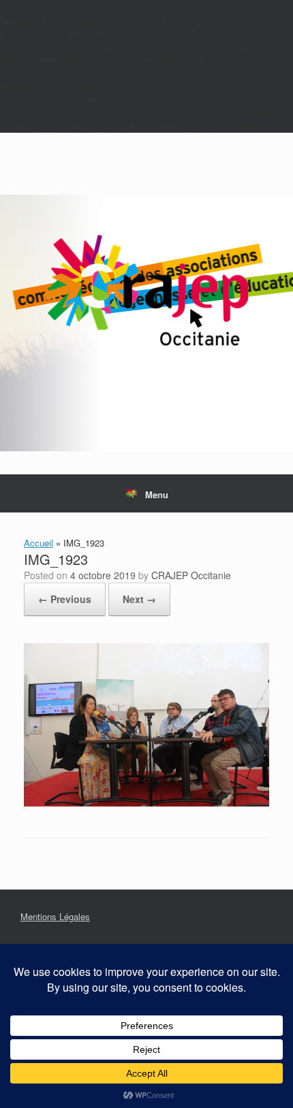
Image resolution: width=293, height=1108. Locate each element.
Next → (139, 599)
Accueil (38, 542)
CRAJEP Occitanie (191, 575)
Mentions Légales (55, 916)
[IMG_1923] (146, 802)
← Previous (64, 599)
